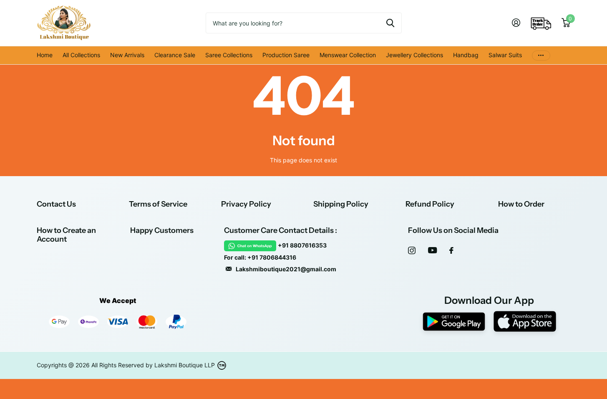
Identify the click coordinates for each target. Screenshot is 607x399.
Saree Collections (228, 54)
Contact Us (56, 204)
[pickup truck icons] (541, 23)
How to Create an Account (66, 235)
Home (45, 54)
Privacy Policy (246, 204)
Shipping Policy (340, 204)
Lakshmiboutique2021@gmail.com (286, 269)
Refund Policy (430, 204)
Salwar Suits (505, 54)
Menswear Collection (348, 54)
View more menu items (541, 55)
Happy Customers (162, 230)
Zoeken (390, 23)
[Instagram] (412, 250)
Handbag (466, 54)
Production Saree (286, 54)
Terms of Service (158, 204)
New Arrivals (127, 54)
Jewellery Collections (414, 54)
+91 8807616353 (302, 245)
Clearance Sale (174, 54)
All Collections (81, 54)
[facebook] (451, 250)
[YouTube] (432, 250)
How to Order (521, 204)
